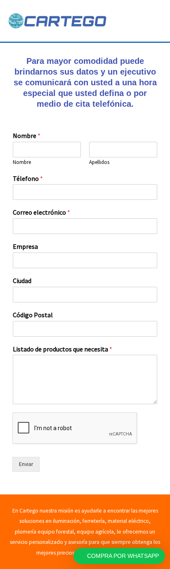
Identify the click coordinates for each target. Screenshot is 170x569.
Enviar (26, 464)
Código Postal (33, 315)
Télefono (28, 178)
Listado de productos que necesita (62, 349)
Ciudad (22, 280)
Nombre (26, 135)
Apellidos (99, 162)
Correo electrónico (41, 212)
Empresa (25, 246)
